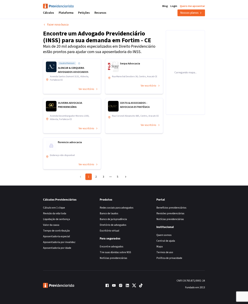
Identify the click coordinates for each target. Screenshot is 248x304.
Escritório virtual (109, 230)
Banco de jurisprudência (113, 219)
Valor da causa (51, 224)
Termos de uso (164, 252)
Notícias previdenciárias (113, 258)
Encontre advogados (111, 246)
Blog (165, 6)
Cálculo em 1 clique (54, 207)
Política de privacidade (169, 258)
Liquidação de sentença (56, 219)
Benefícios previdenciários (171, 207)
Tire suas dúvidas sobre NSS (115, 252)
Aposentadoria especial (56, 236)
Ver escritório (86, 89)
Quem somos (164, 235)
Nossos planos (189, 13)
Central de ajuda (165, 240)
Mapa (159, 246)
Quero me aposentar (192, 6)
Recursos (100, 13)
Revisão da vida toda (54, 213)
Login (173, 6)
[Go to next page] (125, 176)
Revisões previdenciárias (170, 213)
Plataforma (66, 13)
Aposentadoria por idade (57, 247)
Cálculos (48, 13)
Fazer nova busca (57, 24)
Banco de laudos (109, 213)
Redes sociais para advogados (116, 207)
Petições (84, 13)
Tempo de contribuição (56, 230)
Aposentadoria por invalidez (59, 242)
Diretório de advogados (113, 224)
